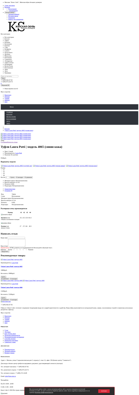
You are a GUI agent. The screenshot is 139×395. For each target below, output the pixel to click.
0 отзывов (4, 142)
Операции (11, 17)
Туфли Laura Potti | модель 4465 (11, 266)
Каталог (7, 129)
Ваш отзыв (4, 246)
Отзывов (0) (8, 190)
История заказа (13, 16)
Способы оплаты (10, 339)
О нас (6, 330)
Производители (10, 349)
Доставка (7, 332)
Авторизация (13, 10)
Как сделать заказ (10, 333)
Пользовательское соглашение (14, 337)
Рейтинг (3, 249)
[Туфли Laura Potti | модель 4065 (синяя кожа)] (16, 135)
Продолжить (5, 251)
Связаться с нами (10, 342)
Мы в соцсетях (5, 92)
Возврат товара (9, 353)
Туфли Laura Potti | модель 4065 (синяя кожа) (19, 130)
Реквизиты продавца (11, 340)
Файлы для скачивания (15, 19)
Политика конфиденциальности (44, 392)
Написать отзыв (12, 142)
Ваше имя (4, 238)
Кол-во (3, 177)
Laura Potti (18, 153)
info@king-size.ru (10, 376)
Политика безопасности (12, 335)
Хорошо (104, 391)
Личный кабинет (13, 14)
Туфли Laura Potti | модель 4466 (11, 287)
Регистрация (12, 9)
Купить (13, 177)
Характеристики (10, 189)
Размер (3, 168)
